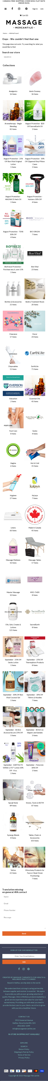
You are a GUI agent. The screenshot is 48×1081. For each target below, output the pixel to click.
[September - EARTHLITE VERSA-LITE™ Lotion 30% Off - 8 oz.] (13, 751)
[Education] (13, 385)
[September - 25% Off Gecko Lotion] (13, 646)
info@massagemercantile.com (24, 1029)
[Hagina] (13, 450)
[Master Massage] (13, 579)
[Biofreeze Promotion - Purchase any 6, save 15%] (13, 253)
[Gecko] (34, 417)
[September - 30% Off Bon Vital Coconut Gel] (13, 681)
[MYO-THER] (34, 579)
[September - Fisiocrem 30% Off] (34, 751)
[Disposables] (13, 353)
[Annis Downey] (34, 78)
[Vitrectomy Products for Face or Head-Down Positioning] (34, 857)
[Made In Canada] (34, 514)
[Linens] (13, 514)
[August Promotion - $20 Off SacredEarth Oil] (34, 110)
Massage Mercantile (31, 1076)
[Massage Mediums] (13, 547)
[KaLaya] (34, 482)
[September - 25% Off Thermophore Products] (34, 646)
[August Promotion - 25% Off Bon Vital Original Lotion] (13, 145)
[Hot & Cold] (34, 450)
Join (41, 9)
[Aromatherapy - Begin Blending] (13, 110)
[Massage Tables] (34, 547)
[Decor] (34, 321)
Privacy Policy (24, 1058)
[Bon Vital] (34, 253)
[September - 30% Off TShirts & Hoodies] (34, 681)
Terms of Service (24, 1055)
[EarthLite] (34, 353)
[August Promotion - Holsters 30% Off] (34, 183)
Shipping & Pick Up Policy (24, 1052)
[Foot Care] (13, 417)
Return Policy (24, 1049)
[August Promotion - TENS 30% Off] (13, 218)
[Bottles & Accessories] (13, 288)
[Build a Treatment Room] (34, 288)
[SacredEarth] (34, 611)
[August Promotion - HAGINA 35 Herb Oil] (13, 183)
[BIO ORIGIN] (34, 218)
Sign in (35, 9)
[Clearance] (13, 321)
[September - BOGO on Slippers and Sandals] (34, 716)
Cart (24, 15)
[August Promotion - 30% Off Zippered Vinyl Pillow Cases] (34, 145)
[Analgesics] (13, 78)
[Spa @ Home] (13, 789)
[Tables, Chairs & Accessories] (34, 822)
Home (5, 33)
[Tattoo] (13, 857)
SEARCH (24, 1046)
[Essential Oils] (34, 385)
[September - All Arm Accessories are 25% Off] (13, 716)
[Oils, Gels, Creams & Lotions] (13, 611)
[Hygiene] (13, 482)
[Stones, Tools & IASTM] (34, 789)
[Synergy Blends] (13, 822)
